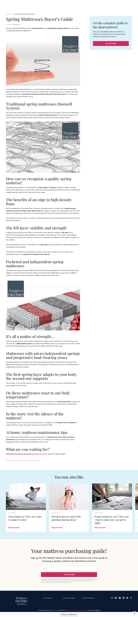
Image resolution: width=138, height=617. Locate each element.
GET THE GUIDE (110, 43)
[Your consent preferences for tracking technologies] (134, 613)
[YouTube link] (120, 598)
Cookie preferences (82, 610)
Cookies (74, 610)
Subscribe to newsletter (69, 598)
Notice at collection (69, 614)
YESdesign (97, 610)
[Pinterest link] (127, 598)
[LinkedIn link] (123, 598)
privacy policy (69, 579)
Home (7, 14)
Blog (12, 14)
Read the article (13, 527)
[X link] (131, 598)
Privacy (69, 610)
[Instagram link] (112, 598)
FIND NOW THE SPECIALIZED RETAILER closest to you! (25, 454)
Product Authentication (88, 598)
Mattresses (17, 24)
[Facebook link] (116, 598)
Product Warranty (48, 598)
